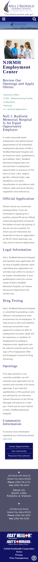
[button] (34, 558)
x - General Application (15, 109)
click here (7, 438)
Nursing (8, 105)
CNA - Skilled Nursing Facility (18, 98)
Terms (19, 551)
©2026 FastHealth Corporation (19, 548)
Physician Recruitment (19, 455)
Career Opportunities (19, 446)
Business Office (11, 94)
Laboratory (9, 102)
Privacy (19, 554)
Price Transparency (19, 557)
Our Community (19, 451)
